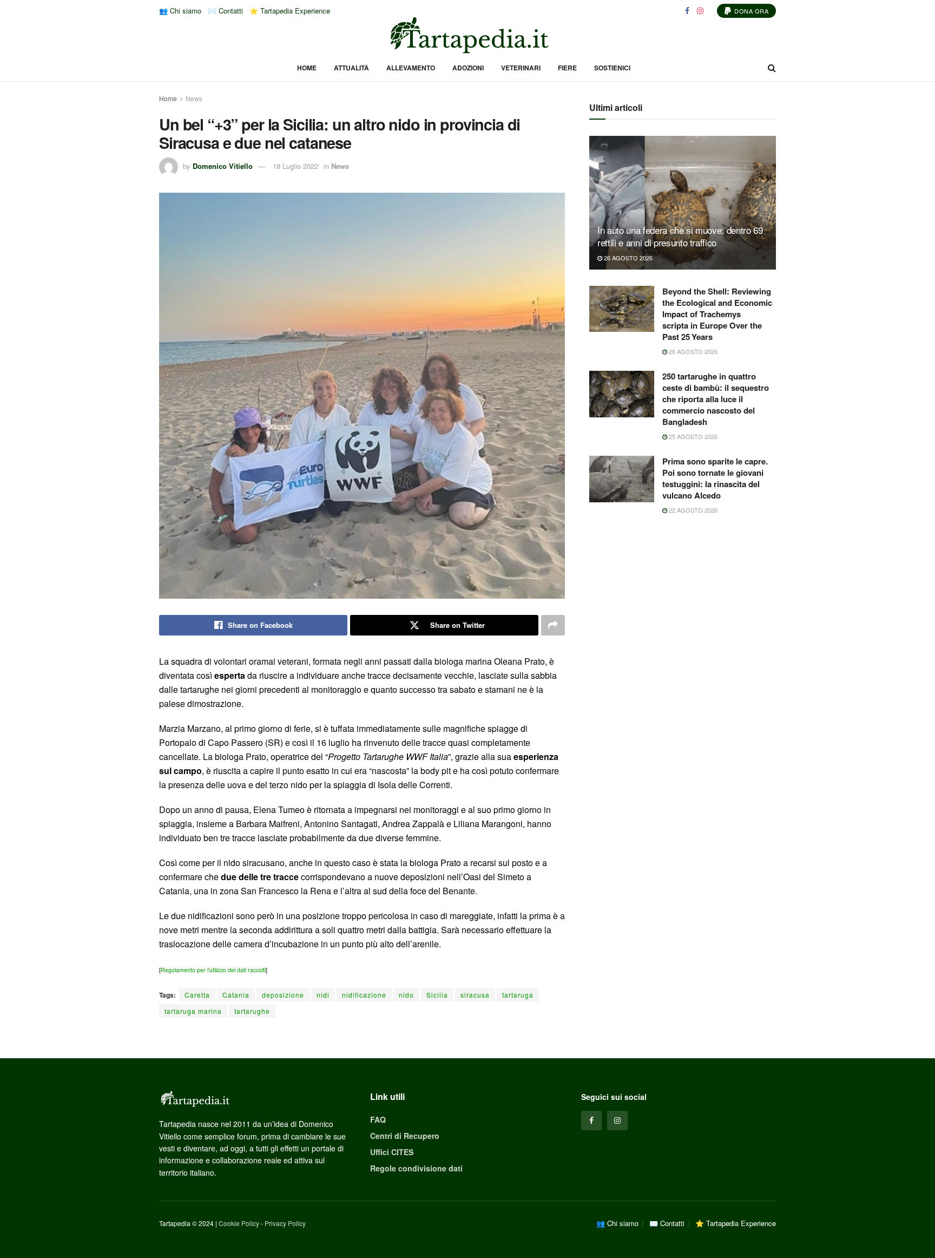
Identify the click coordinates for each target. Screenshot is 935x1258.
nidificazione (364, 994)
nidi (323, 994)
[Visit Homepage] (467, 35)
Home (307, 68)
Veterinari (521, 68)
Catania (235, 994)
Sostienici (612, 68)
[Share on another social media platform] (553, 625)
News (194, 98)
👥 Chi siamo (180, 10)
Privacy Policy (285, 1223)
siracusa (475, 994)
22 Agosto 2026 (692, 510)
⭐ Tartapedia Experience (289, 10)
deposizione (283, 994)
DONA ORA (751, 10)
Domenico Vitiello (223, 166)
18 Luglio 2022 (295, 166)
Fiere (567, 68)
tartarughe (252, 1010)
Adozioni (468, 68)
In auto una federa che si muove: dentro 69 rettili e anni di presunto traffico (680, 236)
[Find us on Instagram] (700, 10)
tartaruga (518, 994)
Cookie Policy (239, 1223)
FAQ (378, 1119)
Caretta (197, 994)
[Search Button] (772, 67)
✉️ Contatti (225, 10)
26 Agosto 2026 (627, 257)
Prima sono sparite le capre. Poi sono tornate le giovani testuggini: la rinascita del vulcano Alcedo (715, 478)
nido (406, 994)
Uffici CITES (391, 1151)
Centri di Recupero (404, 1135)
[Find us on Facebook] (687, 10)
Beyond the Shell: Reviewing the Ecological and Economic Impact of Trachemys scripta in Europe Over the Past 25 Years (717, 314)
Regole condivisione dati (416, 1168)
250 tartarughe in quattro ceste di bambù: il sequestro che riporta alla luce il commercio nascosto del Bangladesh (715, 399)
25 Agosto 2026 (692, 436)
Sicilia (437, 994)
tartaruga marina (193, 1010)
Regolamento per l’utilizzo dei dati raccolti (213, 970)
